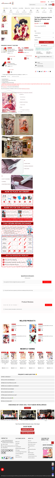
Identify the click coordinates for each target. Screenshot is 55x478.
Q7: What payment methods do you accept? (9, 394)
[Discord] (46, 71)
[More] (8, 8)
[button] (4, 11)
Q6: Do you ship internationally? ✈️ (7, 391)
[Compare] (11, 59)
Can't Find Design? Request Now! (21, 451)
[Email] (39, 71)
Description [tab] (3, 76)
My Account (17, 441)
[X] (43, 71)
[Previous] (1, 361)
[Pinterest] (44, 71)
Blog (29, 450)
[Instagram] (7, 450)
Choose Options (12, 56)
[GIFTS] (51, 4)
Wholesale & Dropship (32, 449)
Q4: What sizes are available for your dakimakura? (10, 385)
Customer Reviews (31, 454)
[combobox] (38, 4)
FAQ (20, 88)
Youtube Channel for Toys (32, 456)
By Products (38, 8)
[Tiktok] (50, 71)
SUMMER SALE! (43, 1)
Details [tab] (8, 76)
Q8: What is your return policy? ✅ (7, 397)
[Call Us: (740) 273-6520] (48, 1)
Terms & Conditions (31, 457)
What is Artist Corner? (31, 444)
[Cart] (53, 5)
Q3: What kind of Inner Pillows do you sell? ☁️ (9, 382)
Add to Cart (46, 42)
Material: (36, 35)
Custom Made (21, 8)
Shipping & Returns (31, 445)
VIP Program (18, 450)
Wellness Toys (27, 8)
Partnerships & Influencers (32, 442)
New (10, 8)
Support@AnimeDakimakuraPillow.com (8, 445)
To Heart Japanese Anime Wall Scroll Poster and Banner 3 (12, 74)
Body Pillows (15, 8)
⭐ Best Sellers (5, 8)
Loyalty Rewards (18, 446)
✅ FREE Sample (44, 8)
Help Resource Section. (26, 88)
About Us (29, 440)
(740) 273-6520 (5, 444)
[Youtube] (9, 450)
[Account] (49, 4)
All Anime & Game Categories (20, 448)
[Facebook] (37, 71)
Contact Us (17, 455)
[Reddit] (48, 71)
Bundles (32, 8)
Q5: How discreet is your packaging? (7, 388)
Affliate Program (30, 452)
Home (2, 13)
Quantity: (36, 39)
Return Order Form (19, 456)
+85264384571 (5, 447)
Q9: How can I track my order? (6, 400)
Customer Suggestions (19, 453)
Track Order (17, 443)
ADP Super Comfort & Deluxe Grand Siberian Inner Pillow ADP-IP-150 (12, 50)
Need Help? (50, 8)
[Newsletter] (52, 442)
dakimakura (5, 86)
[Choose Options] (9, 59)
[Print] (41, 71)
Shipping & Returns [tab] (15, 76)
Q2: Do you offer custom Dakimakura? (8, 379)
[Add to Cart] (9, 72)
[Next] (53, 361)
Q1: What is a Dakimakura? (5, 376)
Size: (35, 31)
